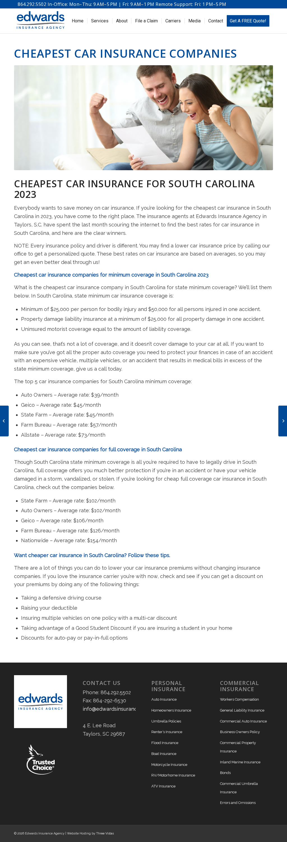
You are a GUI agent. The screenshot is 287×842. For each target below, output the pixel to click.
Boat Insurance (163, 754)
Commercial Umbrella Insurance (239, 788)
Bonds (225, 773)
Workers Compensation (239, 699)
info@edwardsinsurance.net (116, 709)
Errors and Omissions (238, 803)
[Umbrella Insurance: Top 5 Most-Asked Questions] (282, 421)
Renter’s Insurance (166, 732)
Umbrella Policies (166, 721)
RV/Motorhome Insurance (173, 775)
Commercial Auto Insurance (243, 721)
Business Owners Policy (240, 732)
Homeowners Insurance (171, 710)
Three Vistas (105, 833)
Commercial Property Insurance (238, 747)
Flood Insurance (164, 743)
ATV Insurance (163, 786)
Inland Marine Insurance (240, 762)
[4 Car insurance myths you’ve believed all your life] (4, 421)
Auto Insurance (164, 699)
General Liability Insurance (242, 710)
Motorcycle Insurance (169, 765)
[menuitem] (77, 21)
